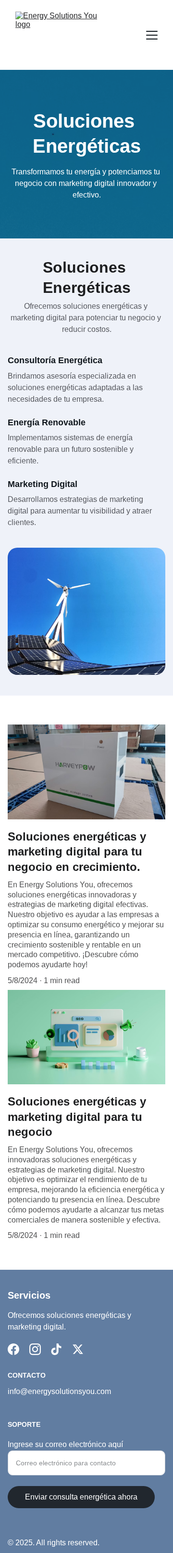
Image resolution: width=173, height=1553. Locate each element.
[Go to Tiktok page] (56, 1349)
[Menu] (152, 35)
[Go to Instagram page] (35, 1349)
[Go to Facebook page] (13, 1349)
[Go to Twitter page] (78, 1349)
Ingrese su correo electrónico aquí (65, 1444)
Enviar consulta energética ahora (81, 1497)
